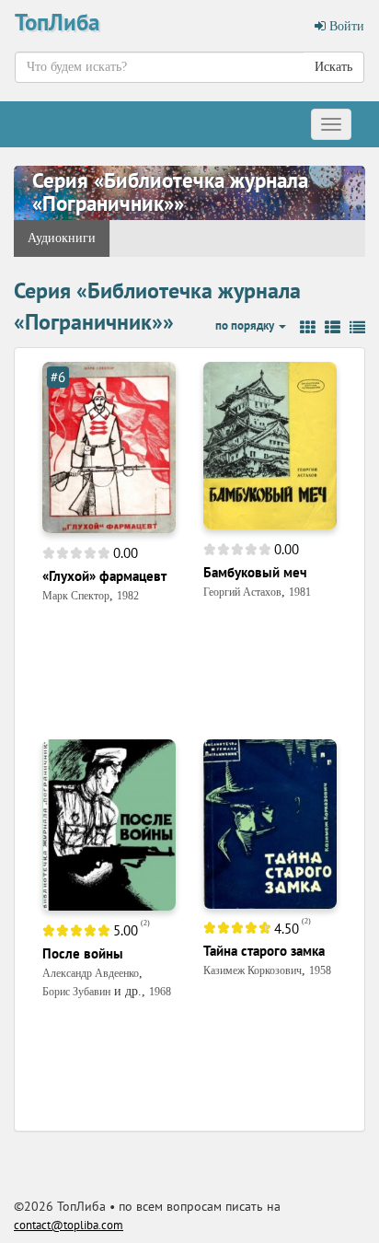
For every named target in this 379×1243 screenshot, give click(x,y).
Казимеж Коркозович (252, 970)
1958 (320, 970)
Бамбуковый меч (255, 572)
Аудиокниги (62, 238)
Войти (345, 26)
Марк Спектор (75, 595)
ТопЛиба (57, 22)
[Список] (332, 328)
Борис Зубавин (76, 991)
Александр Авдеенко (90, 973)
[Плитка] (308, 328)
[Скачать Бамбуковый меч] (270, 444)
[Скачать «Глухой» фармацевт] (109, 447)
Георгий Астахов (242, 592)
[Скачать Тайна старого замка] (270, 823)
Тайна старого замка (264, 950)
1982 (128, 595)
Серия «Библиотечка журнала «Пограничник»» (170, 191)
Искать (333, 67)
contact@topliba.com (68, 1225)
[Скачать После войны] (109, 824)
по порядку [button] (246, 325)
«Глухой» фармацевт (104, 576)
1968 (160, 991)
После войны (82, 953)
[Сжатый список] (357, 328)
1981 (300, 592)
